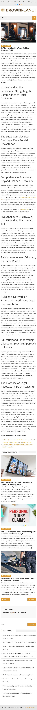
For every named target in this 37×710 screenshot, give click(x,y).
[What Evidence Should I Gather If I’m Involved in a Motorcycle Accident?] (18, 562)
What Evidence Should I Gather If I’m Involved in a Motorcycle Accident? (18, 579)
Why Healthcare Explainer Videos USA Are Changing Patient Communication (17, 687)
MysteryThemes (30, 707)
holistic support (24, 209)
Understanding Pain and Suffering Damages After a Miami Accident (19, 647)
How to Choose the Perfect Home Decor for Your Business (19, 642)
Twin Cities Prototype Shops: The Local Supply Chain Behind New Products (17, 694)
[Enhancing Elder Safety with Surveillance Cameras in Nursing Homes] (18, 466)
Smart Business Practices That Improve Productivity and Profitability (18, 680)
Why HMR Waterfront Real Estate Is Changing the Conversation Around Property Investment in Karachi (18, 654)
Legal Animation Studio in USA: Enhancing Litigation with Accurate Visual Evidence (18, 669)
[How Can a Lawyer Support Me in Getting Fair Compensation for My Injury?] (18, 515)
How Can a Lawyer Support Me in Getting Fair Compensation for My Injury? (18, 532)
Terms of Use (22, 2)
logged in (12, 613)
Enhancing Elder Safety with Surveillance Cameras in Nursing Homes (16, 483)
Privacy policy (31, 2)
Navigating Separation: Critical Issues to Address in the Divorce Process (6, 599)
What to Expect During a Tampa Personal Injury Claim (17, 675)
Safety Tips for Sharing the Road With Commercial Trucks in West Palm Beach (19, 636)
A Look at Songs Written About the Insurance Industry (32, 599)
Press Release (6, 46)
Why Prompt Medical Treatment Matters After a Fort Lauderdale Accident (17, 662)
